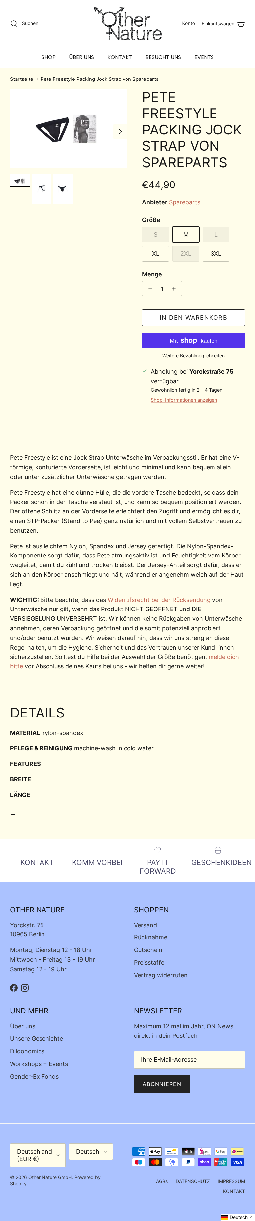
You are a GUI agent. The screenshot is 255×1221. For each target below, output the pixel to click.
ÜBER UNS (81, 57)
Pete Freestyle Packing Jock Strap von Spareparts (100, 79)
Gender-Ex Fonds (34, 1076)
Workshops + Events (39, 1063)
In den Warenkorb (193, 317)
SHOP (49, 57)
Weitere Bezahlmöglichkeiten (193, 355)
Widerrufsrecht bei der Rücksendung (159, 599)
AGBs (162, 1181)
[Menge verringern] (148, 288)
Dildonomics (27, 1051)
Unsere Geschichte (36, 1038)
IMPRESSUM (231, 1181)
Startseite (21, 79)
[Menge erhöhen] (175, 288)
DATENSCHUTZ (193, 1181)
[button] (238, 1217)
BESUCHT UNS (163, 57)
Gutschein (148, 949)
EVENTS (204, 57)
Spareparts (184, 202)
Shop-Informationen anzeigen (184, 400)
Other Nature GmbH (50, 1177)
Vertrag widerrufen (161, 975)
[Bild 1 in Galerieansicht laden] (69, 128)
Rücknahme (150, 937)
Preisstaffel (150, 962)
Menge (152, 274)
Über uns (22, 1026)
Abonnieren (162, 1084)
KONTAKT (119, 57)
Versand (145, 925)
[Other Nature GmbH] (128, 23)
